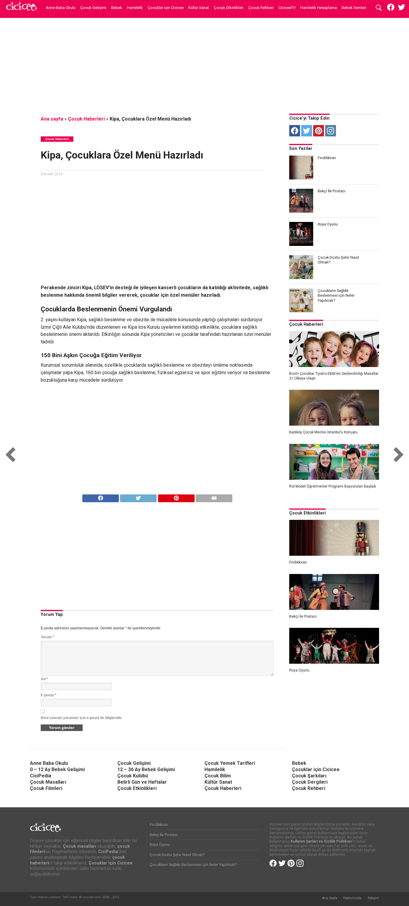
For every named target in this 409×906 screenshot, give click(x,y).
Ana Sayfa (329, 898)
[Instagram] (330, 130)
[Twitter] (306, 130)
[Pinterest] (318, 130)
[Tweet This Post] (138, 497)
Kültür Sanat (198, 7)
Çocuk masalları (79, 846)
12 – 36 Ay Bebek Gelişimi (146, 769)
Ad (44, 679)
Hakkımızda (352, 898)
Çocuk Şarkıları (309, 776)
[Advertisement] (204, 64)
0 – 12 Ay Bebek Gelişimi (57, 769)
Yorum (47, 637)
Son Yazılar (300, 148)
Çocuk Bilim (218, 776)
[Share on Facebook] (100, 497)
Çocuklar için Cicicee (166, 7)
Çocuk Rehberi (261, 7)
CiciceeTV (287, 7)
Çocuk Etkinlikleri (228, 7)
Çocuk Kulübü (132, 776)
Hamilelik (135, 7)
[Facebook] (294, 130)
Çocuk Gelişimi (93, 7)
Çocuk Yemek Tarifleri (230, 763)
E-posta (48, 695)
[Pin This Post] (176, 497)
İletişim (373, 898)
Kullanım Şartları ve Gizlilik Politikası (321, 841)
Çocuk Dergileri (310, 782)
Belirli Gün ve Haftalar (142, 782)
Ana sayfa (52, 119)
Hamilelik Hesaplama (318, 7)
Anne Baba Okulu (60, 7)
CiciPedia (40, 776)
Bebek (116, 7)
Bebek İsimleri (354, 7)
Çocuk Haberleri (86, 119)
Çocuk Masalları (48, 782)
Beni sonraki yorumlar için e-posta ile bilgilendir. (81, 718)
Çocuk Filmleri (46, 788)
